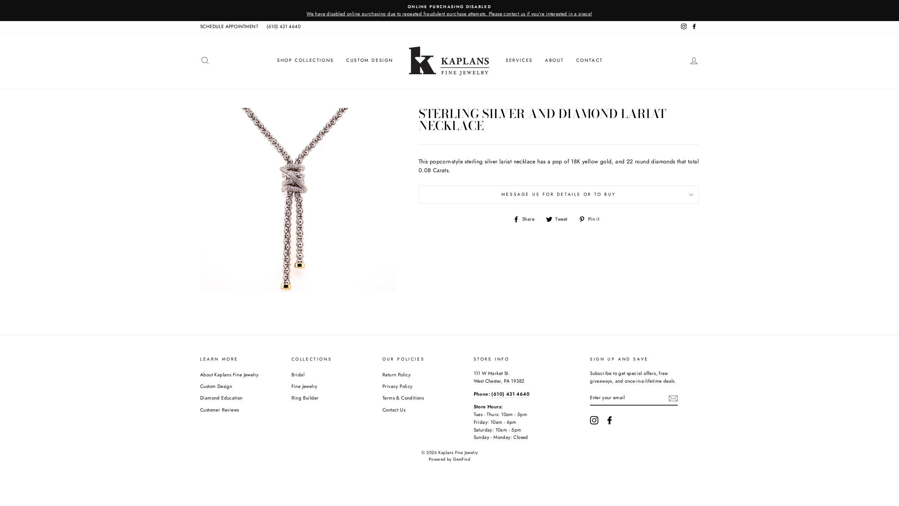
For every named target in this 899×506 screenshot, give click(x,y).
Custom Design (369, 60)
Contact (589, 60)
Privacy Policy (397, 386)
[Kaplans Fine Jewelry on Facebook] (609, 420)
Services (519, 60)
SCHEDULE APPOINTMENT (229, 26)
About (554, 60)
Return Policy (396, 374)
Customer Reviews (219, 409)
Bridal (297, 374)
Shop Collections (305, 60)
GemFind (461, 459)
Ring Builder (305, 397)
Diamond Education (221, 397)
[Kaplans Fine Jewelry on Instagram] (594, 420)
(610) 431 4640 (284, 26)
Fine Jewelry (304, 386)
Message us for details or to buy (558, 194)
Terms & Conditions (403, 397)
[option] (449, 11)
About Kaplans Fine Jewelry (229, 374)
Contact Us (393, 409)
